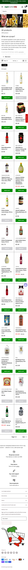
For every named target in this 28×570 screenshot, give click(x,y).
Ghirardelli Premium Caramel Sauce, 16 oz (21, 330)
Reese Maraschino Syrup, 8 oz (6, 148)
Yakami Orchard (5, 175)
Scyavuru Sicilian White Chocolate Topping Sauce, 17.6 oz (6, 271)
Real (17, 357)
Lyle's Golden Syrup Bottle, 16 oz (21, 241)
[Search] (25, 11)
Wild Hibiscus (19, 115)
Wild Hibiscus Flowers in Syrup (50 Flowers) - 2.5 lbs (21, 149)
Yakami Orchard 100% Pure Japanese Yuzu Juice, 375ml (6, 179)
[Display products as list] (26, 60)
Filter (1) (6, 60)
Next (24, 437)
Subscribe (6, 523)
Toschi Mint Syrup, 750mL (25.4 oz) (6, 421)
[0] (25, 7)
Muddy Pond (19, 419)
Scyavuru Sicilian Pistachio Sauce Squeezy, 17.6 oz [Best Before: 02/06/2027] (20, 180)
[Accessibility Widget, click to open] (25, 285)
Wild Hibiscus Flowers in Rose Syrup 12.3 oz (20, 301)
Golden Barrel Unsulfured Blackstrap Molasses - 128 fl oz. (6, 362)
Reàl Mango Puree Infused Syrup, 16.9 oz (20, 361)
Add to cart (7, 97)
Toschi (17, 266)
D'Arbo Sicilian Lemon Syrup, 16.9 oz (6, 211)
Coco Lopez (4, 327)
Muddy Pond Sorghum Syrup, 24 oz (20, 422)
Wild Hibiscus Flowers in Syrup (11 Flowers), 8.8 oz (21, 119)
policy (17, 466)
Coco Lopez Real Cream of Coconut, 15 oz (6, 331)
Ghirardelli (18, 327)
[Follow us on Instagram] (8, 553)
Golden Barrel (5, 357)
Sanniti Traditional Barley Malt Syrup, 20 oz (21, 212)
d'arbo (17, 85)
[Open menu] (2, 6)
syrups (4, 65)
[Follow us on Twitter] (5, 553)
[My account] (22, 7)
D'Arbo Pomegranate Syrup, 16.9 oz (6, 241)
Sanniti (17, 208)
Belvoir (3, 115)
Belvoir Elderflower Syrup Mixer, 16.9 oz (6, 118)
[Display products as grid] (23, 60)
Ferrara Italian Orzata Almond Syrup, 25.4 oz (6, 89)
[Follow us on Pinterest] (11, 553)
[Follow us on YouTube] (14, 553)
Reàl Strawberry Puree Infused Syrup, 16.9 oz (21, 393)
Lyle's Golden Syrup (21, 238)
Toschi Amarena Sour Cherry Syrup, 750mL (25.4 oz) (21, 270)
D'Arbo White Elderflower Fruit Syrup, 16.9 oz (20, 89)
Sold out (21, 97)
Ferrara (3, 85)
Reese (2, 145)
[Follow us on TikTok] (17, 553)
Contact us (14, 475)
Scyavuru (18, 175)
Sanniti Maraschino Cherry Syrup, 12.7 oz (6, 300)
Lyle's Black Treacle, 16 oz (6, 392)
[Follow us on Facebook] (2, 553)
